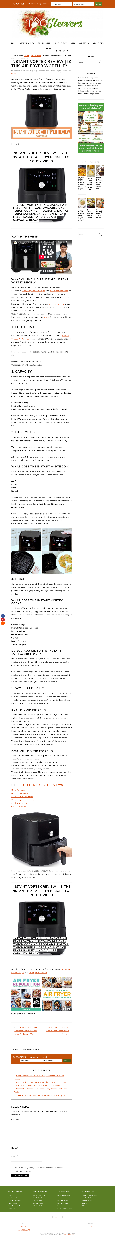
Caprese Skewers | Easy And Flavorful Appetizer (38, 1085)
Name (14, 1148)
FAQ (91, 1227)
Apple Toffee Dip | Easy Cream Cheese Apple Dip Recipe (42, 1082)
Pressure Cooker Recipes (89, 1195)
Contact (91, 1226)
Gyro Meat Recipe (63, 1200)
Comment (16, 1119)
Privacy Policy (12, 1208)
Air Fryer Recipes (87, 1200)
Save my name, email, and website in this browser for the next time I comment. (40, 1169)
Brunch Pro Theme (68, 1234)
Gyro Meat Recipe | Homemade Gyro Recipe (100, 213)
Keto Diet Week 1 (38, 1200)
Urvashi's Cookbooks (14, 1200)
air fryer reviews (56, 304)
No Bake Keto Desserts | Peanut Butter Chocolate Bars (99, 182)
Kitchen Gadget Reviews (42, 785)
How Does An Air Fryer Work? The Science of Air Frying (57, 1030)
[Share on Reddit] (3, 623)
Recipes (10, 1195)
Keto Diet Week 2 (38, 1203)
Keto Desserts (62, 1205)
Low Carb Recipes (87, 1198)
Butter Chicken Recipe (64, 1195)
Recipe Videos (12, 1203)
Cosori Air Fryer (18, 806)
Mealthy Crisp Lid (19, 803)
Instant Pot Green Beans (65, 1208)
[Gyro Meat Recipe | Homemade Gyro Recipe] (100, 208)
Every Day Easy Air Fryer (33, 290)
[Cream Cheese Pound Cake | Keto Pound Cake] (91, 176)
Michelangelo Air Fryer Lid (23, 800)
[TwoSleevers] (57, 37)
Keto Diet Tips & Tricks (39, 1195)
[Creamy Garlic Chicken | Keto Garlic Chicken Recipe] (82, 208)
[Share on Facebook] (3, 616)
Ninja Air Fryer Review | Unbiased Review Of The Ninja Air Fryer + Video (26, 1030)
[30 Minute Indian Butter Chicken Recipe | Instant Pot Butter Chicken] (82, 175)
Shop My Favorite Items (15, 1205)
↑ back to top (57, 1217)
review (47, 317)
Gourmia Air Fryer (19, 793)
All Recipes (85, 1205)
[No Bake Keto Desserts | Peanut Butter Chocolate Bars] (100, 175)
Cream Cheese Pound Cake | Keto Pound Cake (89, 184)
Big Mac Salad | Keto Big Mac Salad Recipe (91, 213)
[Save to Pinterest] (3, 619)
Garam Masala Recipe (64, 1198)
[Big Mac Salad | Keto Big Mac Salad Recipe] (91, 208)
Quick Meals (85, 1203)
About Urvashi (12, 1198)
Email (14, 1156)
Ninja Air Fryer (18, 790)
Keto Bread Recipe (63, 1203)
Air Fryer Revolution (59, 290)
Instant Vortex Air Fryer (22, 796)
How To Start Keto (38, 1198)
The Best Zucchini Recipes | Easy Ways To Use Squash (41, 1095)
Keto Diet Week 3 (38, 1205)
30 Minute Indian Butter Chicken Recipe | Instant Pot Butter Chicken (82, 183)
